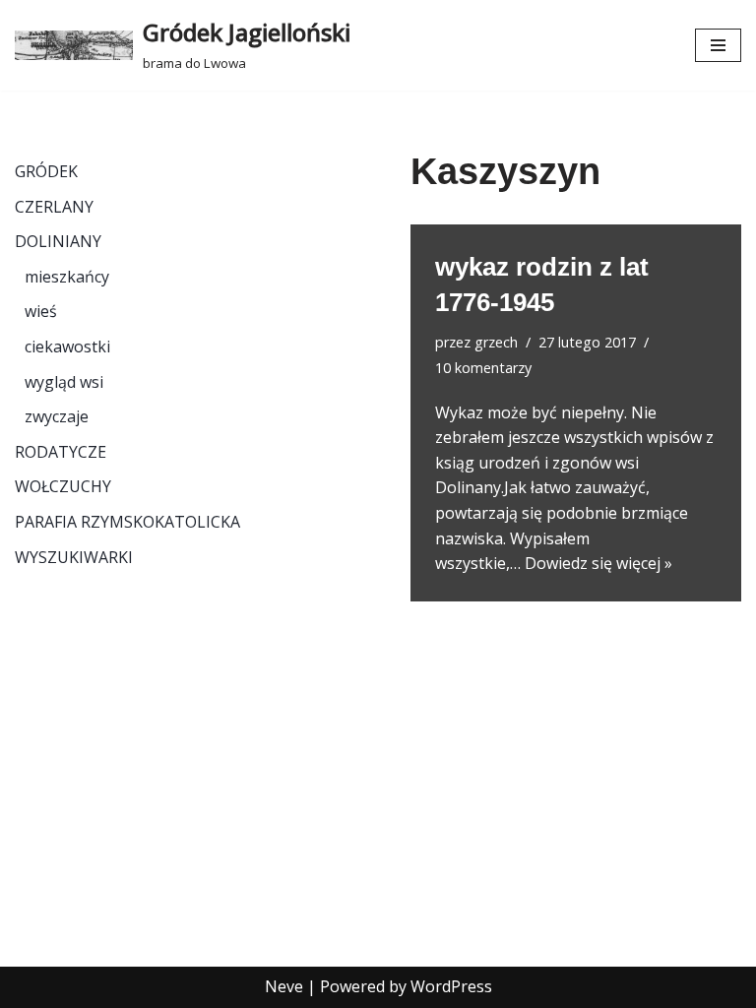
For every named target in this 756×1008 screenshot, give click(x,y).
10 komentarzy (483, 367)
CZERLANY (54, 207)
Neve (284, 986)
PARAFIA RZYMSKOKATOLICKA (127, 522)
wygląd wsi (64, 382)
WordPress (451, 986)
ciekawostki (67, 346)
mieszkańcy (67, 276)
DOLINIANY (58, 241)
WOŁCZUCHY (63, 486)
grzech (496, 342)
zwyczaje (57, 416)
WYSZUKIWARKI (74, 557)
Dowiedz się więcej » (598, 563)
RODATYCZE (60, 452)
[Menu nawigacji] (718, 45)
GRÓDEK (46, 171)
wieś (41, 311)
